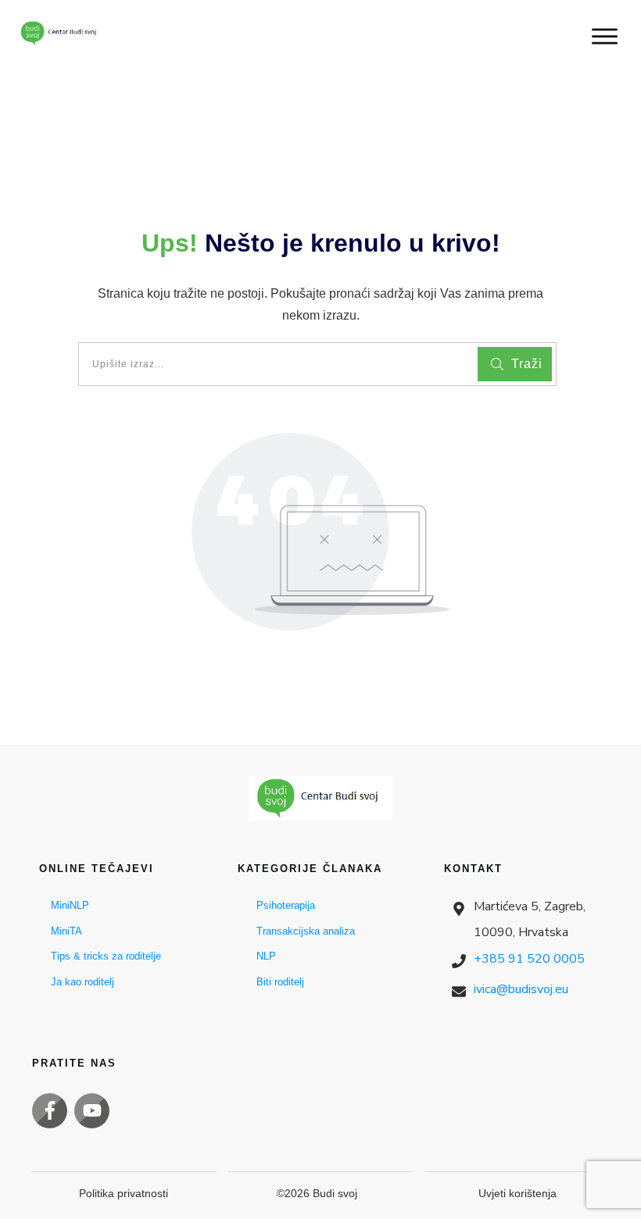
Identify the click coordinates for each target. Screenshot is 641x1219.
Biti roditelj (280, 982)
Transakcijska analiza (305, 931)
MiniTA (66, 931)
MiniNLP (70, 905)
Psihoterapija (285, 905)
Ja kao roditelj (82, 982)
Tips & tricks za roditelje (106, 956)
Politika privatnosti (123, 1193)
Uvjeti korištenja (517, 1193)
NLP (266, 956)
